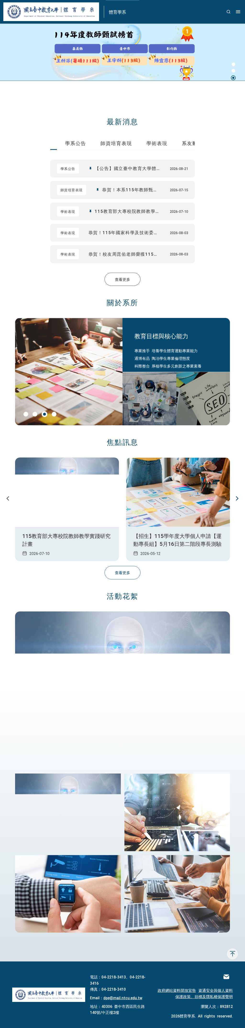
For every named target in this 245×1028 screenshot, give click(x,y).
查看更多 (122, 279)
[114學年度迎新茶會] (68, 894)
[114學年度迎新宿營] (177, 894)
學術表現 (156, 143)
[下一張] (237, 499)
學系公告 (75, 143)
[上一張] (8, 499)
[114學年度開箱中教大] (68, 812)
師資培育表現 (116, 143)
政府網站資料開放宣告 (177, 990)
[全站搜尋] (228, 11)
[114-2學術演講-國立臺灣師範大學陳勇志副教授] (177, 812)
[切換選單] (238, 11)
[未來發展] (203, 399)
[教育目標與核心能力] (149, 399)
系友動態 (192, 143)
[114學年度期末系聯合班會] (122, 690)
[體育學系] (48, 995)
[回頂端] (232, 954)
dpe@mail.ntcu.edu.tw (122, 998)
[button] (233, 64)
